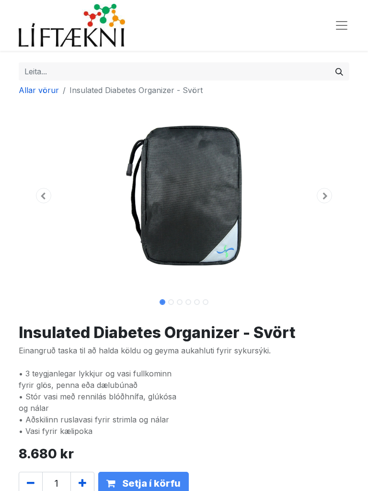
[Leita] (339, 71)
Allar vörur (39, 90)
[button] (44, 196)
